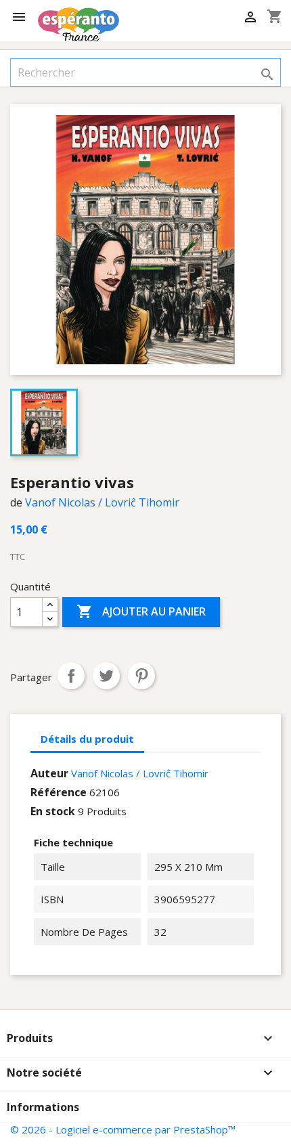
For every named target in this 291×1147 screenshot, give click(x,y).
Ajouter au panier (141, 611)
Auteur (49, 773)
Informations (43, 1107)
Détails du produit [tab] (87, 738)
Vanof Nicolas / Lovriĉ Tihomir (102, 502)
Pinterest (141, 675)
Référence (58, 792)
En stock (52, 811)
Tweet (106, 675)
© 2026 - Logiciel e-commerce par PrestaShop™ (123, 1129)
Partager (71, 675)
